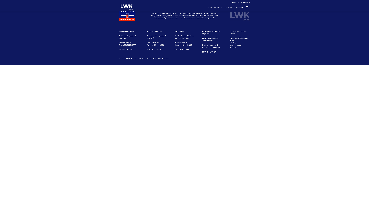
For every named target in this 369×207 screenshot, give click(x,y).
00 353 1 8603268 (158, 45)
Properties (228, 7)
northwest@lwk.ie (212, 45)
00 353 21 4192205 (185, 45)
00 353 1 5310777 (130, 45)
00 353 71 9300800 (213, 47)
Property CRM (153, 58)
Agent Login (165, 58)
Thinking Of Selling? (215, 7)
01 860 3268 (235, 2)
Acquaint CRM (137, 58)
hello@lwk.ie (246, 2)
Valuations (239, 7)
